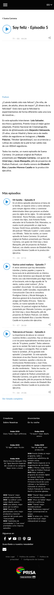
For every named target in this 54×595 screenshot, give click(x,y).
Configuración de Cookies (34, 559)
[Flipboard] (29, 539)
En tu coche (33, 422)
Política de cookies (27, 557)
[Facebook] (4, 539)
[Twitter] (9, 539)
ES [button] (48, 4)
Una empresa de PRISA (27, 570)
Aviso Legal (10, 557)
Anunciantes (34, 418)
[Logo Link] (27, 5)
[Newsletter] (27, 550)
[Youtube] (14, 539)
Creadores (8, 418)
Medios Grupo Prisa (27, 577)
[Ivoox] (34, 539)
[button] (5, 5)
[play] (6, 29)
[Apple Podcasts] (24, 539)
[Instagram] (19, 539)
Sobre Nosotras (10, 422)
